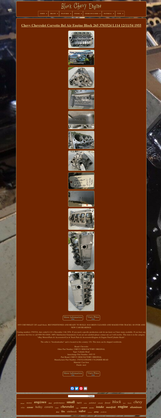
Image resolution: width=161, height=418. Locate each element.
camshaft (83, 408)
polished (92, 403)
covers (49, 407)
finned (107, 403)
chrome (22, 403)
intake (100, 407)
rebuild (100, 403)
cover (30, 407)
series (85, 403)
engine (123, 407)
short (50, 403)
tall (79, 403)
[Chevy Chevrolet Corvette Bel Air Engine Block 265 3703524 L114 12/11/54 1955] (81, 39)
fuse (124, 403)
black (129, 403)
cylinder (90, 412)
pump (96, 412)
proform (103, 412)
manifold (111, 407)
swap (77, 408)
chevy (138, 402)
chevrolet (67, 407)
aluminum (136, 407)
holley (38, 407)
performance (59, 403)
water (57, 408)
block (116, 402)
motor (29, 403)
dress (57, 412)
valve (82, 411)
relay (23, 407)
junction (91, 408)
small (71, 402)
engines (40, 402)
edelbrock (72, 411)
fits (63, 411)
